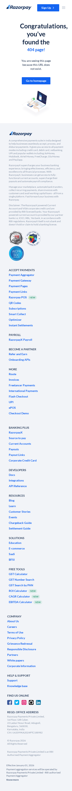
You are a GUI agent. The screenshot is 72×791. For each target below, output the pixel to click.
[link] (36, 80)
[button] (48, 7)
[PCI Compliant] (16, 238)
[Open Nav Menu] (64, 8)
